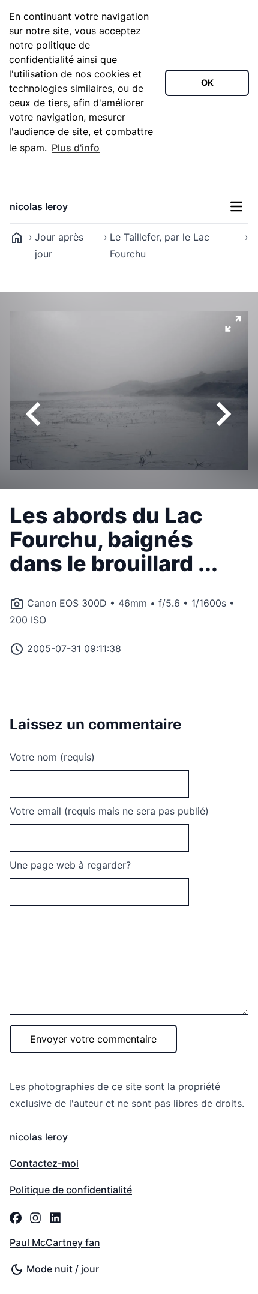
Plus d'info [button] (76, 148)
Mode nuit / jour (61, 1269)
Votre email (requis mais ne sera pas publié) (109, 811)
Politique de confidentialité (71, 1190)
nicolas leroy (39, 206)
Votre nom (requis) (52, 757)
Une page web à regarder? (70, 865)
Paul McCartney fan (55, 1242)
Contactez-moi (44, 1163)
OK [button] (207, 82)
